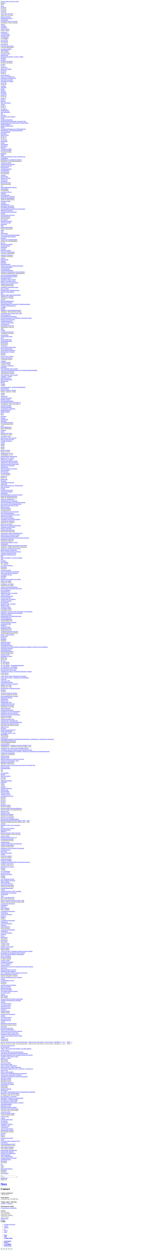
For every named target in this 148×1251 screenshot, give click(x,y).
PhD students (4, 996)
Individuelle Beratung (6, 697)
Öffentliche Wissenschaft (7, 762)
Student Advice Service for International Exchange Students (17, 966)
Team (2, 896)
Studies (3, 143)
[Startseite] (10, 1)
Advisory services (5, 794)
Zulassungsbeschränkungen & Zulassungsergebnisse (15, 538)
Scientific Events (5, 813)
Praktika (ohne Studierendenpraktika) (11, 295)
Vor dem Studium (5, 246)
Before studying (5, 507)
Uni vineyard (4, 41)
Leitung (3, 258)
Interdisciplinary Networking (8, 893)
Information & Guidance (7, 866)
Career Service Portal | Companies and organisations (15, 677)
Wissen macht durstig (6, 516)
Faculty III (3, 83)
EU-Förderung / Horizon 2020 (9, 1101)
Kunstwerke (4, 32)
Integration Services (6, 988)
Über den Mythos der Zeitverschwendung (12, 1052)
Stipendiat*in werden (6, 656)
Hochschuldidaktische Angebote (9, 696)
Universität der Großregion (8, 408)
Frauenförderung (5, 195)
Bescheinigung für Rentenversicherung (11, 588)
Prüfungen (3, 70)
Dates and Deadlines (6, 989)
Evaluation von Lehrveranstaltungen (10, 711)
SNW (2, 329)
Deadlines (3, 561)
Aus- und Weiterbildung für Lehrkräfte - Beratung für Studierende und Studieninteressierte (25, 751)
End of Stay (4, 968)
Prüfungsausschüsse (6, 614)
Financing (3, 906)
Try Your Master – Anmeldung (9, 667)
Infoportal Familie (5, 201)
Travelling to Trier (5, 436)
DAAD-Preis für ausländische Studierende (12, 954)
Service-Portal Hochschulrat (8, 347)
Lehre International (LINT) (8, 1144)
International (4, 146)
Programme (4, 1026)
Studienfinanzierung (6, 628)
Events (2, 936)
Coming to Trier (5, 943)
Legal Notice (4, 1142)
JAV (2, 186)
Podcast (3, 24)
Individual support (6, 1006)
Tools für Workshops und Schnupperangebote (13, 502)
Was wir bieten (5, 289)
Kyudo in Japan (5, 1050)
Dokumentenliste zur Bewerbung (10, 536)
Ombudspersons (5, 842)
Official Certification (6, 528)
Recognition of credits (7, 80)
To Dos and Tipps (5, 1062)
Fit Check (3, 660)
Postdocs (3, 917)
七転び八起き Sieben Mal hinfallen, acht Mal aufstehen (16, 1048)
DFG (2, 826)
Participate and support (7, 1138)
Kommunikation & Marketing (9, 316)
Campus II (10, 1203)
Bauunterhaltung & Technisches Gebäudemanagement (15, 304)
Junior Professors (5, 926)
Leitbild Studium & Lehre (8, 704)
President (3, 58)
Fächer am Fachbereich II (7, 76)
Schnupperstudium (6, 508)
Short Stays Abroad (6, 1078)
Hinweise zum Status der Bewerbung (11, 525)
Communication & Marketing (9, 1208)
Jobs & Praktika (5, 791)
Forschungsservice (6, 315)
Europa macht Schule (6, 1064)
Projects (3, 1135)
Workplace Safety (5, 53)
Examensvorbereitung (7, 119)
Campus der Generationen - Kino (10, 760)
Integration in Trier (6, 1105)
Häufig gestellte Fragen (7, 126)
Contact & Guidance (6, 856)
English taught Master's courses (9, 461)
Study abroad (4, 1059)
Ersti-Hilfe (3, 576)
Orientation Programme (7, 962)
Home (2, 6)
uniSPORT (4, 367)
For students (4, 1121)
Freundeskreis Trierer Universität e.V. (11, 402)
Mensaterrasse (4, 381)
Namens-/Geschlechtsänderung (9, 587)
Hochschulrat (4, 342)
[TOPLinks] (4, 345)
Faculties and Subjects (7, 61)
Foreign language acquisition (8, 622)
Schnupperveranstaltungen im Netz (10, 514)
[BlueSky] (4, 1249)
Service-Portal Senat (6, 339)
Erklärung (3, 430)
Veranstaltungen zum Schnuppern (10, 511)
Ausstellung (4, 27)
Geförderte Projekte (6, 405)
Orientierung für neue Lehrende (9, 713)
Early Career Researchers (7, 897)
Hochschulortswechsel (7, 596)
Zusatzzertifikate (5, 470)
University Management (7, 46)
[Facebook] (2, 1249)
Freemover (4, 982)
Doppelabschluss (5, 591)
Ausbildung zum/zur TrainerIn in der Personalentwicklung (16, 750)
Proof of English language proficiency (11, 551)
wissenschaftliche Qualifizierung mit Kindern (13, 209)
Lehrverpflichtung (5, 708)
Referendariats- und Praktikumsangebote (12, 130)
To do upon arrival (6, 1005)
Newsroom (4, 851)
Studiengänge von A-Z (7, 453)
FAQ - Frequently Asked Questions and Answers (14, 972)
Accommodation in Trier (7, 980)
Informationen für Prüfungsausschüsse (11, 616)
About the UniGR (5, 1112)
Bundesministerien (6, 830)
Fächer (2, 89)
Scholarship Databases (7, 648)
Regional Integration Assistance (9, 974)
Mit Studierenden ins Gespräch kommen (11, 494)
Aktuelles (3, 86)
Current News (4, 1127)
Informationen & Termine (7, 352)
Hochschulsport (5, 172)
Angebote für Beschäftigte (8, 164)
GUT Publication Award (7, 879)
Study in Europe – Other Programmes (11, 1067)
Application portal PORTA (8, 527)
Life (2, 770)
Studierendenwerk (6, 410)
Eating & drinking (5, 776)
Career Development (6, 914)
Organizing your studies (7, 584)
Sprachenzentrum (5, 216)
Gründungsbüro (5, 170)
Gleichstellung (4, 189)
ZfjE (2, 113)
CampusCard (4, 737)
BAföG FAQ (4, 636)
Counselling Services (6, 574)
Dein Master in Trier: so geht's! (9, 668)
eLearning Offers (5, 873)
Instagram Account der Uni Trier (9, 505)
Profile (2, 118)
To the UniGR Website (7, 1128)
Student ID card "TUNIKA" (8, 604)
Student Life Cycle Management (9, 282)
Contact (3, 442)
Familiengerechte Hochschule (9, 212)
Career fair (3, 679)
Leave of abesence (6, 590)
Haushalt (3, 261)
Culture (3, 783)
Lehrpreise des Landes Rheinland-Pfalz (11, 722)
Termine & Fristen (6, 607)
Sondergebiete (4, 259)
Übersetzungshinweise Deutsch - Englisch (12, 1102)
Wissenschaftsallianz (6, 407)
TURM (3, 330)
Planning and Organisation (8, 1014)
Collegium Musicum (6, 788)
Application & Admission (7, 521)
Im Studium (4, 109)
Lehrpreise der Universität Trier (9, 720)
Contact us (3, 1009)
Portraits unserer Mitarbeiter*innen (10, 290)
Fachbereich (4, 67)
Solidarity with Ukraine (7, 946)
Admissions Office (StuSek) (8, 279)
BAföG (3, 127)
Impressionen (4, 44)
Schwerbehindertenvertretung (9, 187)
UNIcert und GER (6, 222)
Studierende (4, 247)
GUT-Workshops (5, 871)
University (3, 7)
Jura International (5, 112)
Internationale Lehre (6, 702)
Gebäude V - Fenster (6, 376)
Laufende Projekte (6, 362)
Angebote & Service (6, 192)
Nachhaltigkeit (5, 36)
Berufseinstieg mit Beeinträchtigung (10, 688)
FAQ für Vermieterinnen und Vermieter (11, 977)
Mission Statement (6, 17)
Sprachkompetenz (5, 1155)
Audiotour (3, 26)
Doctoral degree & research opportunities (12, 999)
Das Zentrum (4, 219)
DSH (2, 226)
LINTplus (3, 728)
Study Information (6, 103)
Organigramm (4, 20)
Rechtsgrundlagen (5, 124)
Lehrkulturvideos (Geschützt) (9, 1158)
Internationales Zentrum (7, 1130)
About (2, 1139)
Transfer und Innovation (7, 322)
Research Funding (6, 805)
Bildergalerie (4, 479)
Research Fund (5, 811)
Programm (3, 481)
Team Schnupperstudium (7, 518)
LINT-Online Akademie (7, 1147)
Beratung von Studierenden (8, 1153)
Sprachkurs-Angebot (6, 221)
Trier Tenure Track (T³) (7, 883)
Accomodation (5, 773)
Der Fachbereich (5, 75)
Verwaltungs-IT (5, 324)
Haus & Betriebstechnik (7, 301)
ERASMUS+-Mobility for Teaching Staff (12, 1098)
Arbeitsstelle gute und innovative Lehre (11, 313)
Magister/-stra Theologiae (7, 465)
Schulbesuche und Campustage (9, 501)
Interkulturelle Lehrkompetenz (9, 1150)
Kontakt (3, 213)
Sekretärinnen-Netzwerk (7, 325)
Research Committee (6, 860)
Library (6, 1226)
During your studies (6, 581)
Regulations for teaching (7, 705)
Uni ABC (3, 577)
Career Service (5, 673)
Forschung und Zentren (7, 81)
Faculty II (3, 72)
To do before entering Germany (9, 991)
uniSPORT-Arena (5, 378)
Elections (3, 353)
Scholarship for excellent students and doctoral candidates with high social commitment (24, 647)
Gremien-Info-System (6, 336)
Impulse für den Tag (6, 166)
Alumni (3, 104)
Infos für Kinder (5, 487)
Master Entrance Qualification (9, 550)
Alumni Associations (6, 398)
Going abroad (4, 1039)
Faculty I (3, 64)
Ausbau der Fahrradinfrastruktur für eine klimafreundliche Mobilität (19, 370)
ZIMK (2, 155)
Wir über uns (4, 179)
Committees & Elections (7, 332)
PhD (2, 556)
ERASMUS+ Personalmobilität (9, 1099)
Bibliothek (3, 153)
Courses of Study (5, 960)
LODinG (3, 823)
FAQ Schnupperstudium (7, 513)
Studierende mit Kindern (7, 206)
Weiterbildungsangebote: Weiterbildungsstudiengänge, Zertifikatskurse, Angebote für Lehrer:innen (27, 739)
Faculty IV (4, 95)
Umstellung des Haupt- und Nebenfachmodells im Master (16, 671)
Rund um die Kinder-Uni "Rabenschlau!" (12, 485)
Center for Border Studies (8, 1113)
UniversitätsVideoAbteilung (8, 236)
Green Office (4, 40)
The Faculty (4, 139)
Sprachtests (4, 224)
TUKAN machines (6, 597)
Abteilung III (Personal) (7, 284)
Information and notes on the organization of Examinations (16, 611)
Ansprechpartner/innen (7, 270)
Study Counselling (6, 956)
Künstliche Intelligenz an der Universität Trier (13, 156)
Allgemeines (4, 181)
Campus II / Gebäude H (7, 365)
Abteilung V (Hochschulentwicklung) (11, 310)
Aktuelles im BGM (6, 163)
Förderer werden (5, 654)
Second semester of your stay (8, 969)
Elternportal (4, 484)
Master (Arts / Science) (7, 459)
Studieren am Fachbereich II (8, 78)
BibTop (3, 382)
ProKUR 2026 (5, 135)
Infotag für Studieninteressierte (9, 496)
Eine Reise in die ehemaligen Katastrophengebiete (14, 1053)
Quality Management (6, 731)
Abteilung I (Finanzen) (7, 255)
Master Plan (4, 657)
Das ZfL (3, 242)
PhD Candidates (5, 908)
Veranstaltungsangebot (7, 682)
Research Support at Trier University (10, 833)
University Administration (8, 252)
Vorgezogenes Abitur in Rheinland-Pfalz (12, 533)
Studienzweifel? (5, 605)
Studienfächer (4, 467)
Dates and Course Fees (7, 1028)
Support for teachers (6, 716)
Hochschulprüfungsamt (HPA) (9, 276)
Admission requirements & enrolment (11, 1000)
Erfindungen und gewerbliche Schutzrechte (12, 848)
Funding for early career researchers (10, 825)
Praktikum (3, 625)
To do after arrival (5, 992)
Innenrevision (4, 55)
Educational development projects (10, 724)
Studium (3, 90)
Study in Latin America (7, 1072)
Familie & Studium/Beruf (7, 198)
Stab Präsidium (5, 50)
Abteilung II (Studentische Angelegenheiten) (13, 272)
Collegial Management (7, 888)
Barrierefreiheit (5, 388)
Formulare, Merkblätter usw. (8, 305)
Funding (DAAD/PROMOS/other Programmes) (14, 1073)
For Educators (4, 1122)
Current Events (5, 1116)
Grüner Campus (5, 29)
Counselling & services (7, 796)
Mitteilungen (4, 1178)
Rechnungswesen (5, 264)
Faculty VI (4, 136)
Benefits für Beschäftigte (7, 292)
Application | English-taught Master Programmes (14, 545)
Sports (6, 1230)
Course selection (5, 965)
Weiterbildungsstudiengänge (8, 740)
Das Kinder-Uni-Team (7, 490)
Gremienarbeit (4, 335)
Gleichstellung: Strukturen (8, 196)
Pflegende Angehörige (7, 210)
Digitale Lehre (4, 700)
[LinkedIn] (12, 1249)
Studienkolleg (4, 544)
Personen (3, 115)
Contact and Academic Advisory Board (11, 1036)
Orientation (4, 567)
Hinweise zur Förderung (7, 817)
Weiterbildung (4, 734)
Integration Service (6, 1020)
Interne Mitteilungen (6, 427)
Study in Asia (4, 1070)
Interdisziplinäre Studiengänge (9, 456)
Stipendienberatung (6, 650)
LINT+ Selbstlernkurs (7, 1156)
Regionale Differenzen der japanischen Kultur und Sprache (17, 1055)
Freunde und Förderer (7, 491)
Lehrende (3, 249)
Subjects (3, 100)
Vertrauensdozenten (6, 859)
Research (3, 101)
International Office (6, 278)
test (1, 1164)
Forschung (3, 93)
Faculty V (3, 106)
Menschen (3, 421)
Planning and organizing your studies (11, 579)
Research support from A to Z (9, 837)
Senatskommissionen (6, 341)
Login (2, 425)
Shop (5, 1232)
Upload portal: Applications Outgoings (11, 1075)
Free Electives (4, 471)
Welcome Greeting (6, 570)
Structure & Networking (7, 885)
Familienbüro (4, 158)
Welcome (3, 1133)
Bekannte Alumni (5, 399)
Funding (3, 876)
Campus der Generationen (8, 753)
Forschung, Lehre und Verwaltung (10, 1093)
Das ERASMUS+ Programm (9, 1096)
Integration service (6, 1008)
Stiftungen (3, 831)
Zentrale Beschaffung (6, 267)
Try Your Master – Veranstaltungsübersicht (12, 665)
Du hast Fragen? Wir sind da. (8, 670)
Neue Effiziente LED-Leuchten (9, 368)
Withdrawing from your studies (9, 593)
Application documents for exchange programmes (14, 1076)
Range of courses (5, 450)
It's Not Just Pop (5, 1047)
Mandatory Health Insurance (8, 554)
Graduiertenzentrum (6, 169)
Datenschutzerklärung (7, 1168)
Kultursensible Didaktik (7, 1152)
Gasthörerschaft (5, 757)
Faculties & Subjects (9, 1224)
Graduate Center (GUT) (7, 863)
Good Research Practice (7, 839)
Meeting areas (4, 790)
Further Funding (5, 882)
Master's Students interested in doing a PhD (12, 900)
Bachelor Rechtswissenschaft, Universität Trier (13, 121)
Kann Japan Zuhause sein (8, 1045)
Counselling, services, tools (8, 733)
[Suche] (1, 1175)
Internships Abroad (6, 1079)
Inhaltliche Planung (6, 1089)
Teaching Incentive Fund (7, 719)
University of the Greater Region (9, 1109)
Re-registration (5, 602)
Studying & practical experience (9, 684)
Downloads (4, 1161)
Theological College (6, 149)
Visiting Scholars (5, 1011)
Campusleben (4, 419)
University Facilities (6, 150)
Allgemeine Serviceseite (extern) (9, 287)
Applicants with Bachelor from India (10, 548)
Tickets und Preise (6, 178)
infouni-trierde (4, 1218)
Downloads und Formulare (8, 116)
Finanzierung (4, 1090)
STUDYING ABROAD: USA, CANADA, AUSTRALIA (17, 1069)
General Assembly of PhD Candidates (11, 891)
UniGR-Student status (7, 1119)
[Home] (3, 3)
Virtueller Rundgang (6, 441)
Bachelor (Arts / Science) (7, 458)
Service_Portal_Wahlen (7, 356)
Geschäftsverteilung (6, 49)
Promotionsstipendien (6, 645)
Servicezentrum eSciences (8, 215)
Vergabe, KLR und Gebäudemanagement (12, 265)
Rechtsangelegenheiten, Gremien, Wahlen (12, 56)
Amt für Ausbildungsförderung (9, 275)
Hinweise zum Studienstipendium (10, 819)
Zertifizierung (4, 699)
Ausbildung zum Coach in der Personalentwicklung (15, 748)
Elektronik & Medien (6, 302)
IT (4, 1229)
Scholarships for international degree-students (13, 953)
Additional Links (5, 1125)
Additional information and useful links (11, 843)
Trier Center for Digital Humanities (10, 235)
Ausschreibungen (5, 269)
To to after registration (7, 565)
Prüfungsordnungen (6, 617)
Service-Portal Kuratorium (8, 350)
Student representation (7, 227)
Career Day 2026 (5, 680)
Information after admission (8, 971)
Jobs (2, 293)
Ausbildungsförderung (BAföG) (9, 631)
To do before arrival (6, 1003)
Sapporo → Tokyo (6, 1058)
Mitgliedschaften (5, 412)
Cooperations (4, 894)
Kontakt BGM (5, 167)
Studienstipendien (5, 644)
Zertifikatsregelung (6, 1159)
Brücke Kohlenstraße (6, 379)
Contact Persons (5, 836)
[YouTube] (7, 1249)
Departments (4, 141)
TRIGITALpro (5, 727)
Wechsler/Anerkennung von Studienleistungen (13, 129)
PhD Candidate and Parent (8, 880)
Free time (3, 777)
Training (3, 868)
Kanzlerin (3, 60)
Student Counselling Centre (8, 281)
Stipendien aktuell (5, 642)
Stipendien (3, 639)
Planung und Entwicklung (8, 319)
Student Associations (6, 780)
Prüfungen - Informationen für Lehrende (11, 613)
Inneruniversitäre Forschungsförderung (11, 808)
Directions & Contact (6, 433)
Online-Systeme (5, 756)
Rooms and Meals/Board (7, 1029)
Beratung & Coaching (7, 244)
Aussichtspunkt (5, 33)
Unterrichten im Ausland (7, 1084)
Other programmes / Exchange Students (11, 558)
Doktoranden (4, 1085)
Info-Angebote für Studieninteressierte (11, 504)
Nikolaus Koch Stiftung (7, 814)
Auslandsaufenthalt (6, 624)
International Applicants (7, 539)
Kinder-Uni (4, 476)
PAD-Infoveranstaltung (7, 1082)
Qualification (4, 905)
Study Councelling (6, 986)
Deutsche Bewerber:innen (8, 530)
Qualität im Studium (6, 601)
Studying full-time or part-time (9, 468)
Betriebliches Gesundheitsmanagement (11, 159)
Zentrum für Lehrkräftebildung (9, 239)
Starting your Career (6, 685)
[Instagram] (9, 1249)
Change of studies (5, 594)
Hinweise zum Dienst (6, 524)
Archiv (2, 431)
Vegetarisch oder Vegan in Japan (9, 1056)
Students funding (5, 793)
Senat (2, 338)
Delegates (3, 238)
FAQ (2, 559)
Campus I (3, 1203)
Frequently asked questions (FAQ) (10, 1034)
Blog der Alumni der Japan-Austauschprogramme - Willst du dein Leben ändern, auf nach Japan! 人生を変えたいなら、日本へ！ (37, 1042)
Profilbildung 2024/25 (7, 18)
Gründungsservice (6, 850)
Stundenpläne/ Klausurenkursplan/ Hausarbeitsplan (14, 123)
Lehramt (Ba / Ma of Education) (9, 462)
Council (3, 889)
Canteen (6, 1227)
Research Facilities (6, 250)
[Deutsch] (4, 1170)
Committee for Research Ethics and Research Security (15, 862)
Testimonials (4, 396)
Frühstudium (4, 493)
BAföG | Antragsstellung (7, 634)
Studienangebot (5, 110)
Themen (3, 384)
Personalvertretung (6, 182)
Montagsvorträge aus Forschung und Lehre (12, 759)
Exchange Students (6, 957)
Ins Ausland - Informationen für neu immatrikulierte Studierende (18, 1092)
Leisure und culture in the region (9, 1032)
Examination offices (6, 608)
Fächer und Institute (6, 69)
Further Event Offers (6, 874)
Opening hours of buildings (8, 599)
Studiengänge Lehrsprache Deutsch (10, 534)
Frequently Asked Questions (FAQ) (10, 1141)
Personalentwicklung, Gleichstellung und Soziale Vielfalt (16, 318)
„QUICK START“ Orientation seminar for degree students (16, 951)
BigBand (3, 787)
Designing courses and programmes (10, 714)
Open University (5, 767)
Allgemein (3, 87)
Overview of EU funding (7, 828)
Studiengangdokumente (7, 710)
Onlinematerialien (5, 768)
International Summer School (8, 1023)
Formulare (3, 637)
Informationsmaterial (6, 1104)
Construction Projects (6, 358)
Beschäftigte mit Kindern (7, 207)
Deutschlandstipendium (7, 401)
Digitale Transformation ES (8, 730)
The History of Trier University (9, 21)
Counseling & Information (8, 903)
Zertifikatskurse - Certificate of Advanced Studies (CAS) (16, 745)
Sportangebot (4, 176)
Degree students (5, 948)
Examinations (4, 144)
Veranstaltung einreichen (7, 482)
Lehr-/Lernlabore (5, 743)
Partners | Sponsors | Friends (8, 390)
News (2, 413)
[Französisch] (4, 1173)
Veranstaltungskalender (7, 422)
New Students (4, 562)
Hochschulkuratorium (6, 348)
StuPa (2, 230)
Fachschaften (4, 233)
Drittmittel (3, 262)
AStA (2, 232)
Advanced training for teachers (9, 693)
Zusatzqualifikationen (6, 619)
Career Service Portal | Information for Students (13, 676)
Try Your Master (5, 662)
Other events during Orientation (9, 573)
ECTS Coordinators (6, 963)
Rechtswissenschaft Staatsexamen (10, 464)
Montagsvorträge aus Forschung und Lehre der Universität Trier (18, 765)
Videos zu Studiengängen (7, 499)
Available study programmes (8, 985)
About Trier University (7, 13)
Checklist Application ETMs (8, 553)
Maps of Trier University (7, 439)
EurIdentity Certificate (7, 1124)
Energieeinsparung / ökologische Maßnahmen (13, 387)
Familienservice (5, 204)
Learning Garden (5, 35)
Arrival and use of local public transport (11, 1031)
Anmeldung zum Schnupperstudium (10, 519)
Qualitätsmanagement (6, 321)
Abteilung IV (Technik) (7, 296)
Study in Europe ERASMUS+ (9, 1065)
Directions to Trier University (9, 438)
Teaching (3, 690)
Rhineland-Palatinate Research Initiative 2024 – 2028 (15, 820)
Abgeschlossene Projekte (7, 372)
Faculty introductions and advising (10, 571)
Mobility (3, 774)
